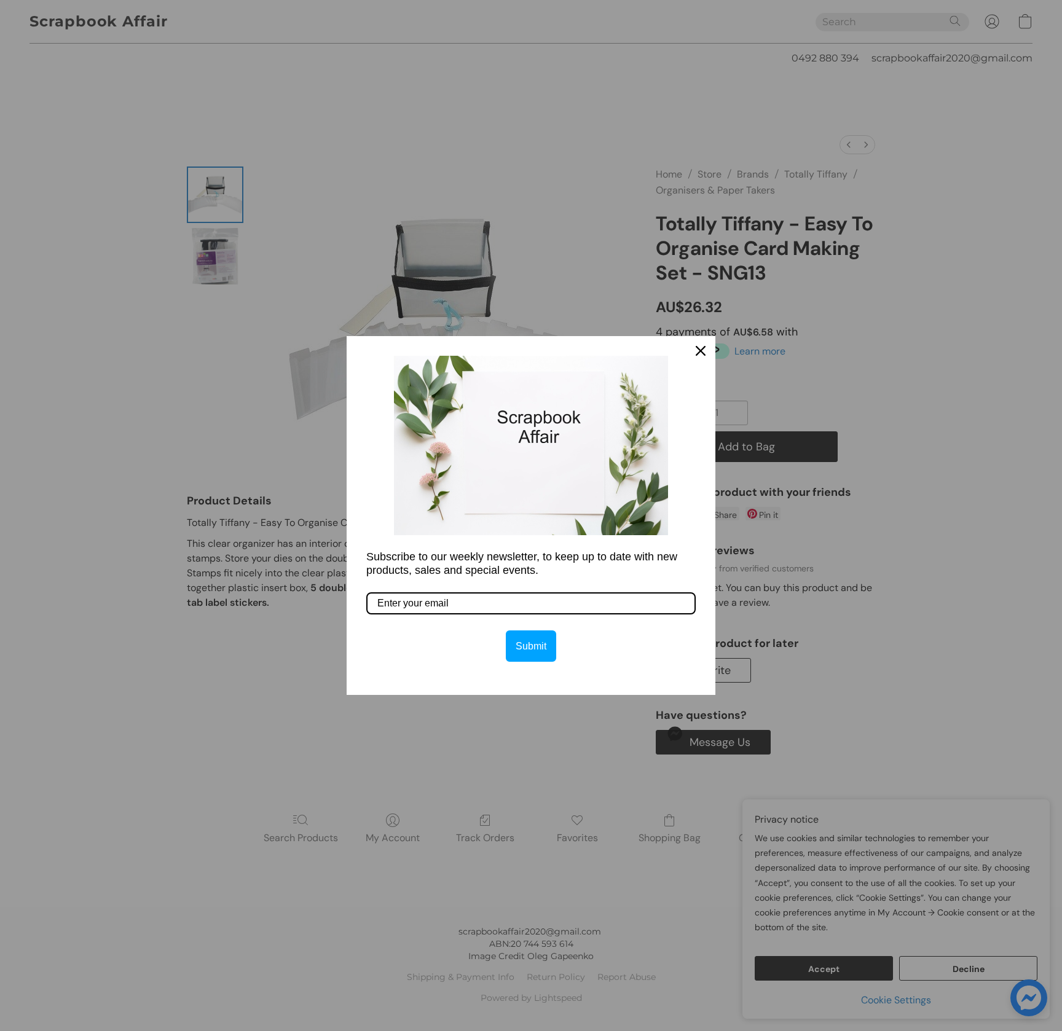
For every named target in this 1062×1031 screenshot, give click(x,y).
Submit (531, 646)
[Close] (700, 351)
